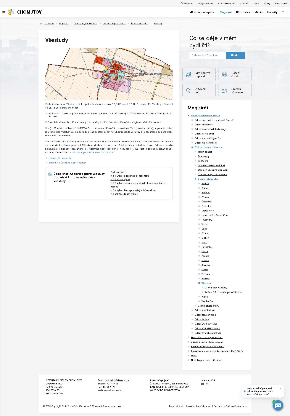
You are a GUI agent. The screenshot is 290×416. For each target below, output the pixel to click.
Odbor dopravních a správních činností (214, 120)
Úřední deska (187, 4)
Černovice (206, 202)
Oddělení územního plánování (213, 170)
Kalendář (244, 4)
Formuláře (203, 161)
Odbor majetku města (206, 143)
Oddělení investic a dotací (211, 166)
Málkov (205, 238)
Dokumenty (203, 156)
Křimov (204, 233)
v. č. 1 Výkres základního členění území (130, 176)
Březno (205, 197)
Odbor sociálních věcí (205, 310)
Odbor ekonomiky (204, 125)
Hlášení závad (236, 75)
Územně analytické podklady (212, 175)
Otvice (204, 252)
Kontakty (272, 12)
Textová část (117, 172)
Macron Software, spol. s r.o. (106, 406)
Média (259, 12)
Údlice (204, 270)
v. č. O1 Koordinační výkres (124, 194)
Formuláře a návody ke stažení (206, 338)
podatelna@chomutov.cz (117, 380)
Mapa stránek (281, 4)
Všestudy (158, 24)
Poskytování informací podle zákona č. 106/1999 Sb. (217, 351)
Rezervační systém (226, 4)
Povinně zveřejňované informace (207, 347)
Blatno (204, 188)
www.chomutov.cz (112, 390)
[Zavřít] (281, 388)
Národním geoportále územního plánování (93, 153)
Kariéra (256, 4)
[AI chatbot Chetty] (278, 405)
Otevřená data (200, 91)
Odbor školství (202, 319)
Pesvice (205, 256)
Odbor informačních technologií (210, 129)
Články (267, 4)
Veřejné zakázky (205, 4)
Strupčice (206, 265)
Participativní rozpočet (203, 75)
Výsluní (204, 297)
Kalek (204, 229)
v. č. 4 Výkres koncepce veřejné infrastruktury (133, 190)
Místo (204, 243)
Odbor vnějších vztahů (206, 324)
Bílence (205, 184)
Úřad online (243, 12)
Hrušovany (206, 220)
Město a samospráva (202, 12)
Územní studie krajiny (208, 306)
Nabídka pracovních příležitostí (206, 360)
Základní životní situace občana (207, 342)
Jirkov (204, 224)
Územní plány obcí (139, 24)
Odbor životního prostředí (208, 333)
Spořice (205, 261)
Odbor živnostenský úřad (207, 329)
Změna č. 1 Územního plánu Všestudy (67, 163)
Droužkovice (207, 211)
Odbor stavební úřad (205, 315)
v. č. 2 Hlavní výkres (120, 180)
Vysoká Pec (207, 301)
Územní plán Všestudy (60, 158)
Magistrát (226, 12)
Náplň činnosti (205, 152)
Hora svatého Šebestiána (214, 215)
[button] (283, 12)
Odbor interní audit (204, 134)
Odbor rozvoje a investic (114, 24)
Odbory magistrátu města (85, 24)
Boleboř (205, 193)
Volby (194, 356)
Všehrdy (205, 279)
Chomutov (49, 24)
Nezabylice (207, 247)
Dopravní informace (237, 91)
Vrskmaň (205, 274)
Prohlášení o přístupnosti (198, 406)
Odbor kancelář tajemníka (208, 138)
